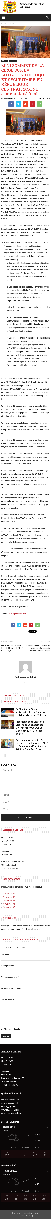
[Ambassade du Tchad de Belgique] (25, 7)
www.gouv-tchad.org (10, 1110)
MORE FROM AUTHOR (14, 701)
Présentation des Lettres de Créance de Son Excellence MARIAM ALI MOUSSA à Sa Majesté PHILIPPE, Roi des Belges (30, 727)
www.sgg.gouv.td (8, 1106)
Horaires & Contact (13, 829)
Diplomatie (12, 61)
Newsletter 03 (9, 900)
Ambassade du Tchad (12, 98)
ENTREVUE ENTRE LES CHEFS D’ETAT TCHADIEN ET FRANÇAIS (12, 648)
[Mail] (25, 682)
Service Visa (9, 917)
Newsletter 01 (9, 893)
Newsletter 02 (9, 897)
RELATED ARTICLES (13, 695)
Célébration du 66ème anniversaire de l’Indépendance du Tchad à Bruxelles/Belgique (31, 712)
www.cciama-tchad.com (11, 1113)
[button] (47, 17)
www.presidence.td (9, 1103)
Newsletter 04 (9, 904)
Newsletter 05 (9, 907)
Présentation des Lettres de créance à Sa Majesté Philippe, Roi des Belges (38, 648)
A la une (4, 61)
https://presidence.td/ (17, 613)
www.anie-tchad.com (10, 1099)
